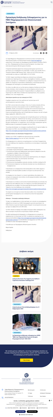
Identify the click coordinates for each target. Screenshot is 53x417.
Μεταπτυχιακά (31, 390)
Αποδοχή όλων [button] (20, 411)
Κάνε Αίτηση (26, 360)
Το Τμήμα (30, 393)
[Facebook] (41, 53)
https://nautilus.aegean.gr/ (12, 138)
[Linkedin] (46, 53)
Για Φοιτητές (43, 390)
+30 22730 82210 (9, 397)
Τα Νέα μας (30, 396)
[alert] (26, 408)
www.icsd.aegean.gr (36, 60)
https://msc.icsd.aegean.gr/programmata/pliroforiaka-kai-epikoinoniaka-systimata (26, 130)
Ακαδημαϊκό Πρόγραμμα (45, 393)
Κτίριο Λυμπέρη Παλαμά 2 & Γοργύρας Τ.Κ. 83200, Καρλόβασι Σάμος (14, 394)
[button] (26, 414)
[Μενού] (51, 2)
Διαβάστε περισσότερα (33, 405)
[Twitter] (43, 53)
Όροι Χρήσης (43, 396)
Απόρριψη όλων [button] (32, 411)
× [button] (51, 400)
